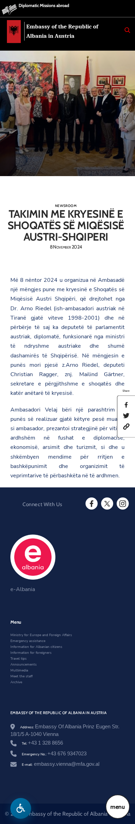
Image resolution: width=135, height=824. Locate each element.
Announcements (23, 664)
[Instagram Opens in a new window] (122, 503)
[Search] (127, 30)
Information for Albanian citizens (36, 646)
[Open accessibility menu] (20, 808)
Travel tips (18, 658)
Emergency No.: (54, 754)
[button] (126, 426)
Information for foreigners (31, 652)
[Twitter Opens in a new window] (106, 503)
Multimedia (19, 670)
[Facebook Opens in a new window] (91, 503)
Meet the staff (21, 676)
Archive (16, 682)
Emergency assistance (27, 641)
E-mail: (60, 764)
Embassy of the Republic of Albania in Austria (62, 31)
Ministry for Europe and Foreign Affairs (41, 635)
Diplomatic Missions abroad (44, 5)
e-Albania (22, 589)
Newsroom (65, 205)
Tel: (42, 743)
